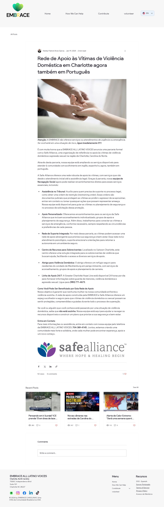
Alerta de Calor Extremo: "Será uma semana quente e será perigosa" (120, 417)
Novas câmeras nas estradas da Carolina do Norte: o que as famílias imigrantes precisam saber (81, 417)
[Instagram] (18, 493)
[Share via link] (56, 366)
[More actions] (125, 50)
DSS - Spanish (141, 481)
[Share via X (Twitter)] (44, 366)
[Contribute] (130, 488)
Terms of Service (142, 488)
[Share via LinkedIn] (50, 366)
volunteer (115, 492)
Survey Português (143, 484)
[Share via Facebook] (39, 366)
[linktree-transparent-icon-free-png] (11, 493)
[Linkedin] (31, 493)
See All (135, 387)
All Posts (14, 34)
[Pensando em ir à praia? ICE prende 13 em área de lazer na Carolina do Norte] (43, 401)
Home (114, 482)
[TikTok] (37, 493)
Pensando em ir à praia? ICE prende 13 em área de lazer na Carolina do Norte (42, 417)
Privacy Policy (141, 491)
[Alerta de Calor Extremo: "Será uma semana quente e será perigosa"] (121, 401)
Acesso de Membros (144, 494)
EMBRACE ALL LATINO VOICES (28, 476)
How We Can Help (119, 485)
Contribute (116, 488)
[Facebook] (24, 493)
